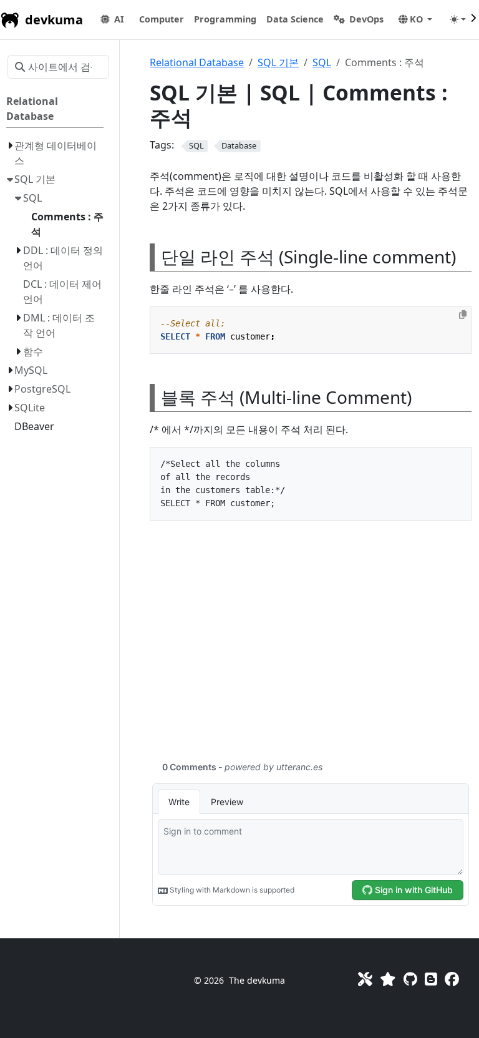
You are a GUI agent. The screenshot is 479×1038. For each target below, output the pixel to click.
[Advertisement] (311, 648)
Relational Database (197, 62)
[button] (161, 19)
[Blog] (431, 979)
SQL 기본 (278, 62)
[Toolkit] (365, 979)
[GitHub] (410, 979)
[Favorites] (388, 979)
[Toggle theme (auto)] (458, 19)
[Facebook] (452, 979)
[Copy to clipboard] (463, 314)
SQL (321, 62)
